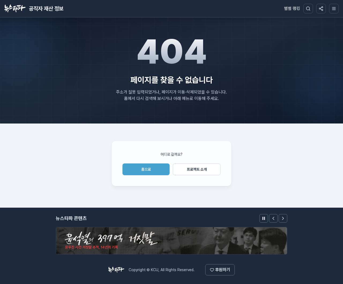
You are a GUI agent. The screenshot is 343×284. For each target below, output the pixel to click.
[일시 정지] (263, 218)
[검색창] (308, 8)
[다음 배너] (283, 218)
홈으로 (146, 169)
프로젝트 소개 (197, 169)
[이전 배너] (273, 218)
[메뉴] (334, 8)
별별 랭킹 (292, 8)
